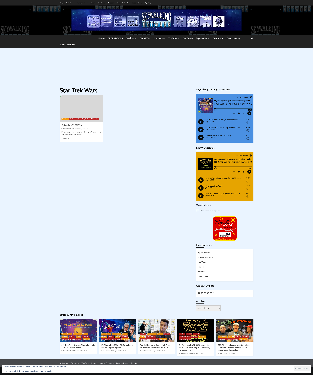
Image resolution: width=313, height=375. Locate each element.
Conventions (77, 334)
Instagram (81, 3)
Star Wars (87, 339)
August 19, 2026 (118, 351)
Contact (217, 38)
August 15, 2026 (157, 351)
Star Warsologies (185, 339)
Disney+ (64, 336)
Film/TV (144, 38)
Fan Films (65, 119)
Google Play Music (206, 257)
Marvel (78, 336)
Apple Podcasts (123, 3)
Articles (142, 334)
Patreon (111, 3)
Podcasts (158, 38)
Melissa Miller (184, 353)
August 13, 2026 (235, 353)
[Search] (251, 38)
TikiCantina (94, 119)
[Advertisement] (156, 66)
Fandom (130, 38)
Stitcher (201, 271)
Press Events (151, 336)
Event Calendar (67, 44)
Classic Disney (66, 334)
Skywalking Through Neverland (71, 339)
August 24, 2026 (79, 351)
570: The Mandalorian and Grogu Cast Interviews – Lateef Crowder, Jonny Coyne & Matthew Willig (234, 347)
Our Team (188, 38)
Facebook (91, 3)
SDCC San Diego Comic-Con (149, 339)
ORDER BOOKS (115, 38)
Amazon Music (137, 3)
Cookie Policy (47, 371)
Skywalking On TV (83, 119)
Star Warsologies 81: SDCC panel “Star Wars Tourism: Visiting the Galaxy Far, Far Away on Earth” (194, 347)
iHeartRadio (203, 276)
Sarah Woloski (67, 129)
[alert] (224, 210)
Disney (85, 334)
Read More (65, 139)
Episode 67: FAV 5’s (71, 125)
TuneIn (201, 267)
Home (101, 38)
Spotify (148, 3)
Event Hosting (233, 38)
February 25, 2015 (79, 129)
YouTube (101, 3)
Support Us (201, 38)
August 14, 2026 (195, 353)
